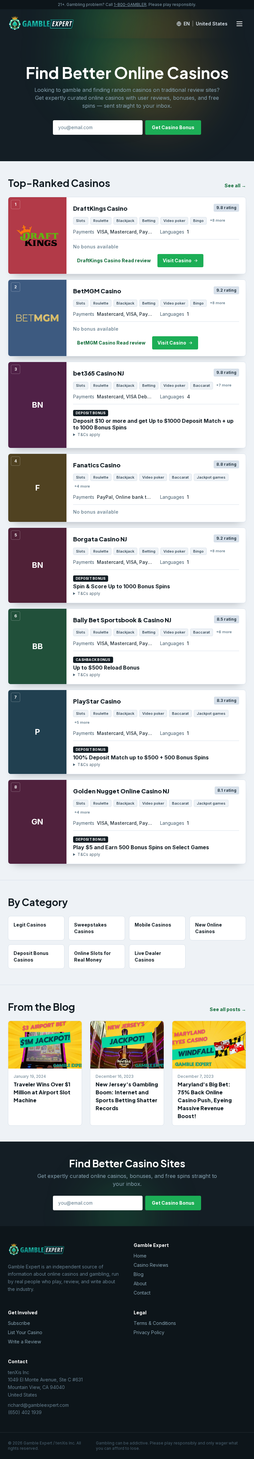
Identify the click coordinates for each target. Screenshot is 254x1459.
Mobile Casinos (153, 925)
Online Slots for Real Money (92, 956)
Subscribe (19, 1323)
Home (140, 1255)
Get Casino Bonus (173, 127)
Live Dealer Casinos (148, 956)
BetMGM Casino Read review (111, 343)
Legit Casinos (30, 925)
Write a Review (24, 1341)
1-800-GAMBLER (130, 4)
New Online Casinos (208, 928)
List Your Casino (25, 1332)
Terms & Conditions (155, 1323)
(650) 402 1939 (25, 1412)
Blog (139, 1274)
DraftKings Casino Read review (114, 260)
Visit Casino (177, 260)
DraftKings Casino (100, 208)
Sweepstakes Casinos (90, 928)
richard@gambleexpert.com (38, 1405)
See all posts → (228, 1009)
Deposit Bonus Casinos (31, 956)
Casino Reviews (151, 1265)
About (140, 1283)
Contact (142, 1292)
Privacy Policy (149, 1332)
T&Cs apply (88, 434)
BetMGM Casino (97, 291)
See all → (235, 185)
